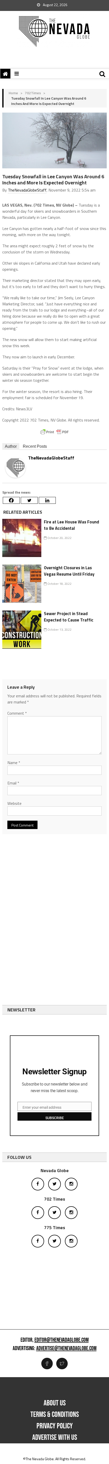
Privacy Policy (55, 1426)
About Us (55, 1403)
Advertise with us (54, 1437)
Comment (17, 713)
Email (13, 783)
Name (13, 763)
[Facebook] (11, 500)
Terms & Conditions (54, 1414)
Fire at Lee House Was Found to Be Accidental (71, 525)
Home (13, 93)
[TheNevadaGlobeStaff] (15, 467)
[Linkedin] (47, 500)
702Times (33, 93)
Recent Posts (35, 446)
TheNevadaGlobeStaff (27, 190)
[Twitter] (29, 500)
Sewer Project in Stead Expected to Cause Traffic (68, 616)
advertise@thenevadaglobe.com (66, 1348)
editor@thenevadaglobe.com (61, 1340)
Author (11, 446)
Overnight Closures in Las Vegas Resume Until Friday (69, 571)
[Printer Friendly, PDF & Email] (54, 432)
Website (14, 803)
